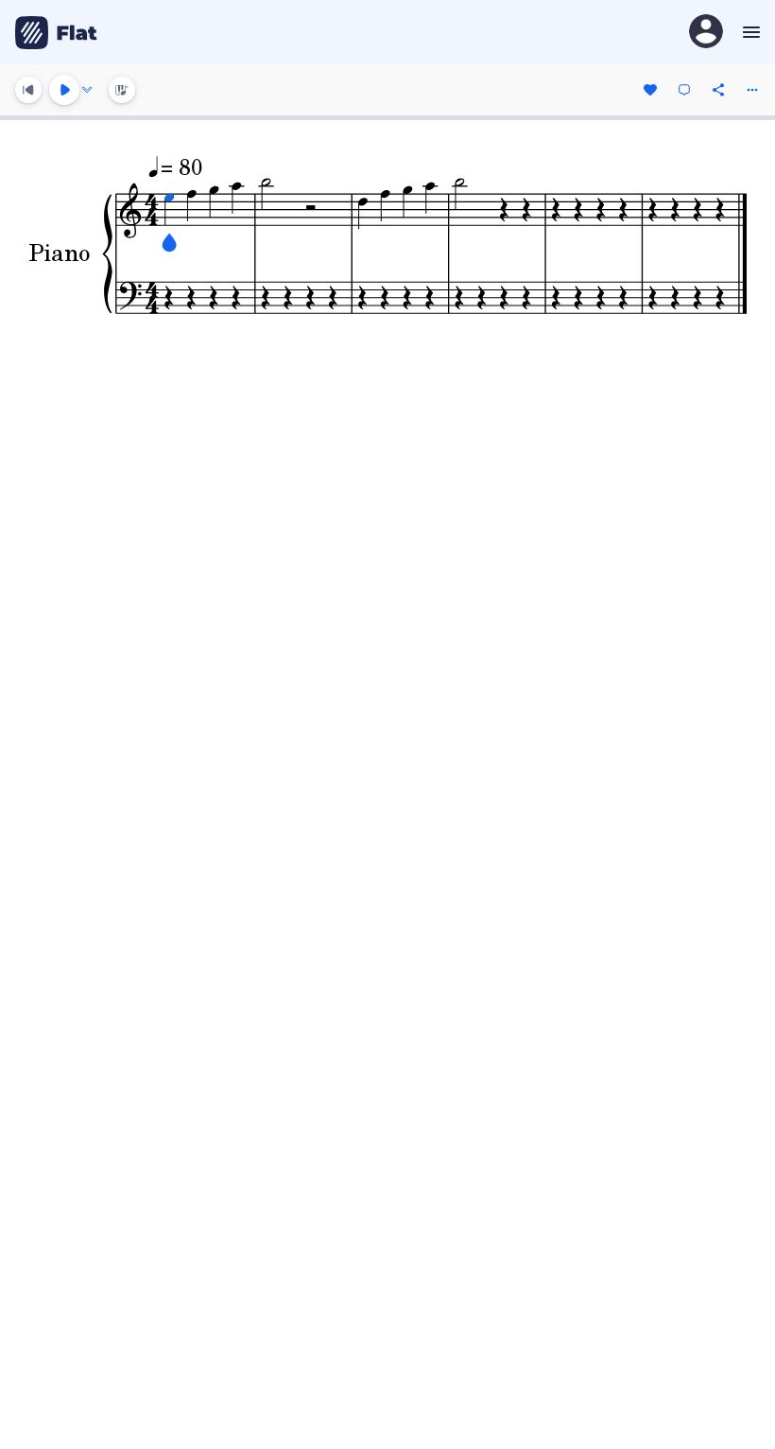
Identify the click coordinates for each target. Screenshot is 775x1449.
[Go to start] (28, 90)
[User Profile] (706, 32)
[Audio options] (87, 90)
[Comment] (684, 90)
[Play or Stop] (64, 90)
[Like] (650, 90)
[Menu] (749, 32)
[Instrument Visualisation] (122, 90)
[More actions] (752, 89)
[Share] (718, 89)
